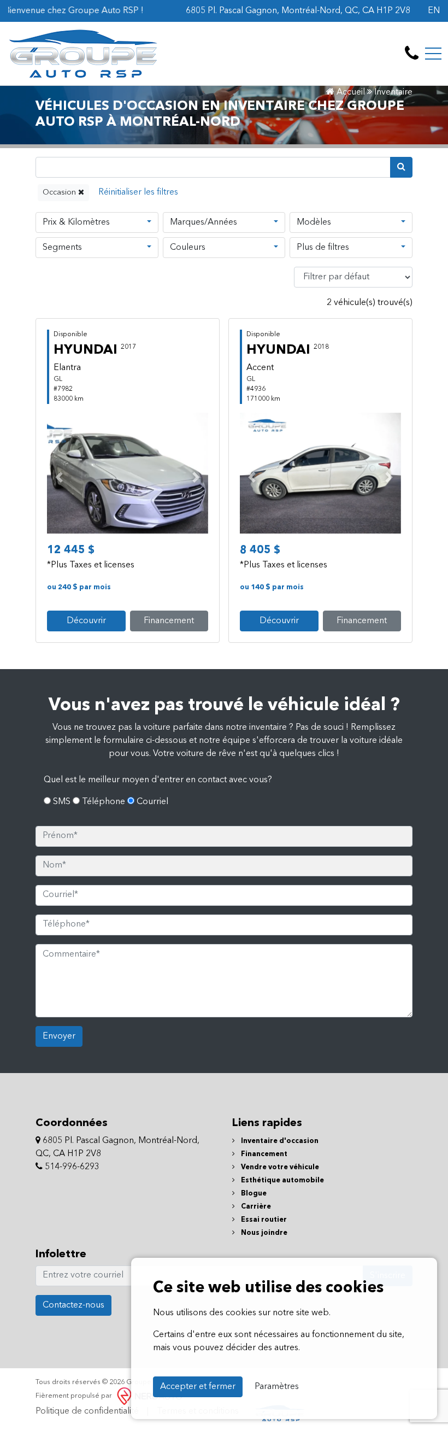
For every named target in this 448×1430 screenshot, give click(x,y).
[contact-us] (411, 53)
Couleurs (187, 247)
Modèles (314, 222)
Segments (62, 247)
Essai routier (263, 1219)
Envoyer (59, 1036)
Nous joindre (263, 1232)
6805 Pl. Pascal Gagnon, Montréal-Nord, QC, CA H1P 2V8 (298, 11)
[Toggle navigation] (433, 53)
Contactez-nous (73, 1305)
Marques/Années (203, 222)
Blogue (253, 1193)
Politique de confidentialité (87, 1411)
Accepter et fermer (197, 1386)
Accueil (349, 92)
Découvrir (86, 621)
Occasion (60, 192)
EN (434, 11)
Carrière (255, 1206)
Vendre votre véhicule (279, 1167)
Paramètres (277, 1386)
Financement (169, 621)
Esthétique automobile (281, 1180)
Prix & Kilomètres (76, 222)
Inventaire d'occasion (279, 1141)
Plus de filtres (323, 247)
